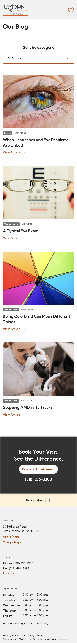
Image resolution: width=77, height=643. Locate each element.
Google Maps (12, 542)
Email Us (8, 573)
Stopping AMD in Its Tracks (28, 407)
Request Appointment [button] (38, 469)
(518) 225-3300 (38, 479)
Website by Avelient (33, 635)
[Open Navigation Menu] (70, 9)
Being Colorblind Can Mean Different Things (36, 319)
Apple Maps (11, 536)
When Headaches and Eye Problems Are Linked (36, 142)
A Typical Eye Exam (20, 230)
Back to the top (37, 500)
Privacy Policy (10, 635)
